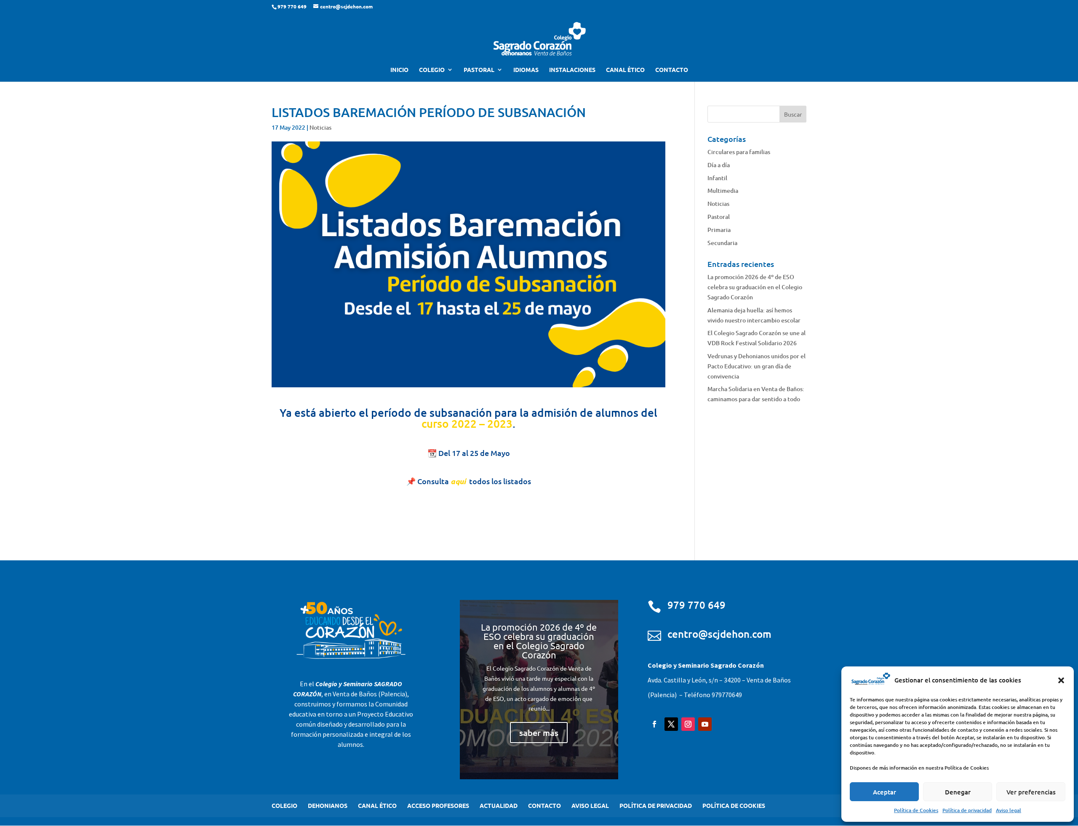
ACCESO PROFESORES (438, 805)
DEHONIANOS (327, 805)
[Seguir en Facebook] (654, 724)
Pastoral (718, 217)
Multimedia (722, 191)
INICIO (399, 70)
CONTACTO (671, 70)
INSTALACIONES (572, 70)
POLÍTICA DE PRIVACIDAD (655, 805)
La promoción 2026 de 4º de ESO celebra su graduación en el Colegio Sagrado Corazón (754, 287)
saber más (538, 732)
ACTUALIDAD (499, 805)
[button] (1061, 680)
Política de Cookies (916, 810)
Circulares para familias (738, 152)
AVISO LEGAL (590, 805)
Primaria (719, 230)
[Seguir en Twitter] (671, 724)
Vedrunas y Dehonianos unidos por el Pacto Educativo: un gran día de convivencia (756, 366)
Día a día (718, 165)
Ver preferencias (1031, 792)
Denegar (958, 792)
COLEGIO (432, 70)
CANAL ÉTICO (625, 70)
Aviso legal (1008, 810)
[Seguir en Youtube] (705, 724)
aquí (458, 481)
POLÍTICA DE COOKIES (733, 805)
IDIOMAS (526, 70)
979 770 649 (696, 604)
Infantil (717, 178)
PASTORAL (479, 70)
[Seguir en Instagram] (688, 724)
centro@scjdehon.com (719, 633)
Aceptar (884, 792)
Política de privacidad (967, 810)
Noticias (320, 127)
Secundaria (722, 243)
